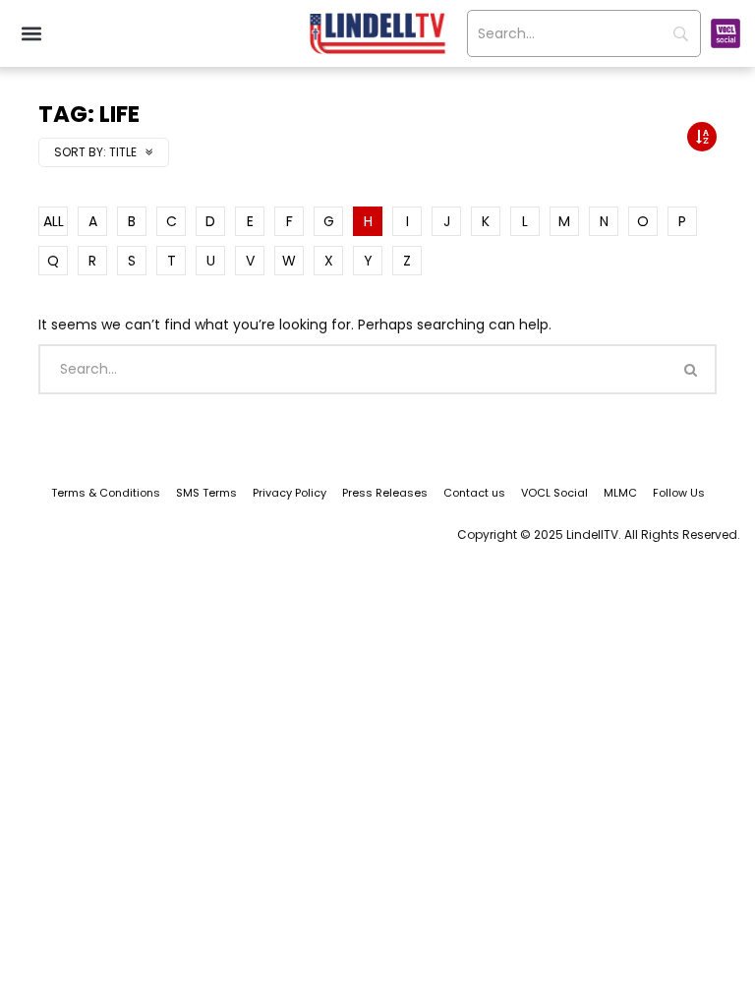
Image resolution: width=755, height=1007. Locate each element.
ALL (53, 221)
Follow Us (679, 493)
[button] (31, 34)
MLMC (620, 493)
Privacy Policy (289, 493)
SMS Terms (206, 493)
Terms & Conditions (105, 493)
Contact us (474, 493)
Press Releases (385, 493)
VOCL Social (554, 493)
